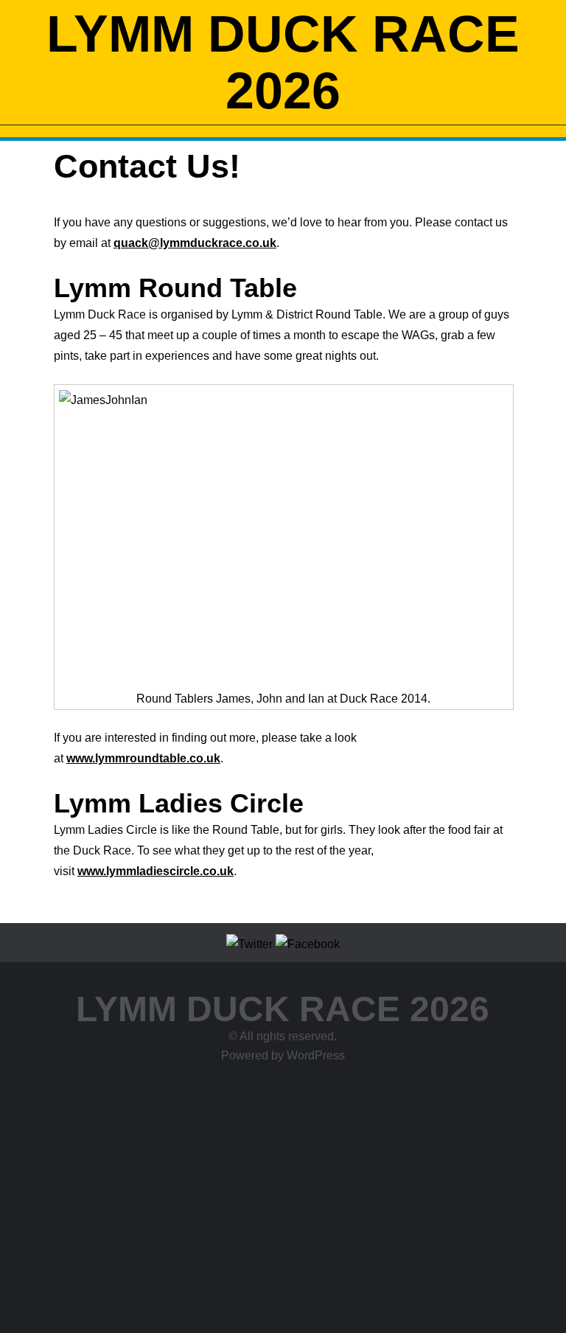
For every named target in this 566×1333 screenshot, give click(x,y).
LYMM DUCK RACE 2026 (283, 62)
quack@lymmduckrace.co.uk (194, 243)
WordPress (316, 1055)
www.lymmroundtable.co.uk (143, 758)
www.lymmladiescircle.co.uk (155, 871)
